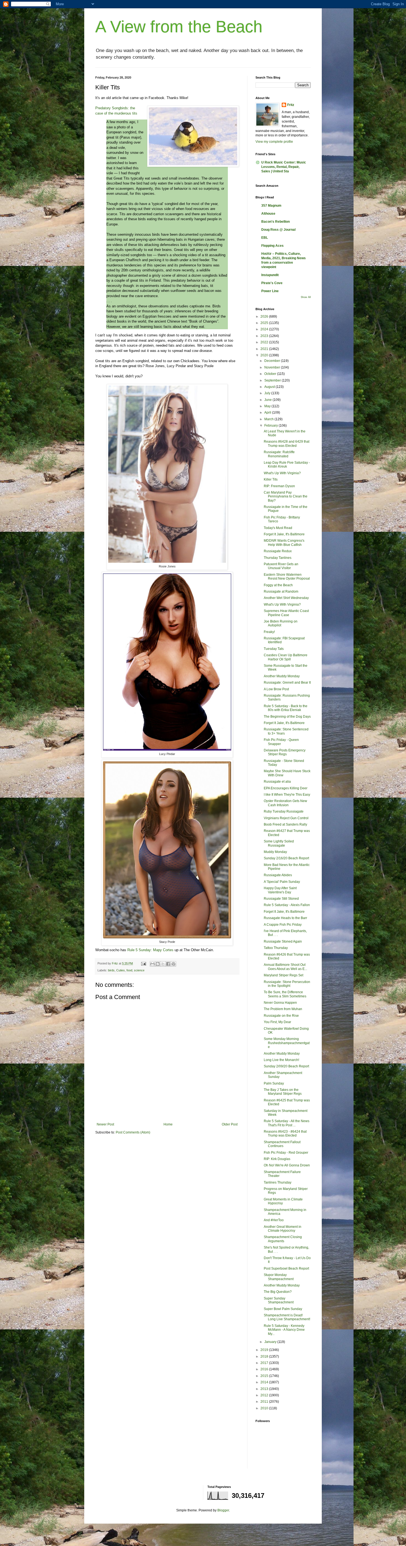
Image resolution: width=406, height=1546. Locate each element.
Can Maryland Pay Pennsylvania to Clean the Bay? (285, 496)
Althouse (268, 214)
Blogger (223, 1510)
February (271, 425)
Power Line (270, 291)
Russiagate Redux (278, 551)
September (273, 380)
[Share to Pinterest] (173, 964)
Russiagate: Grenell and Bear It (287, 682)
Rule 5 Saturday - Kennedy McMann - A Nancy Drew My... (284, 1330)
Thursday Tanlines (277, 558)
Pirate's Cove (272, 283)
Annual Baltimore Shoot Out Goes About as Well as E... (285, 967)
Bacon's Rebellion (275, 222)
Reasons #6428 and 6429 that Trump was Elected (286, 443)
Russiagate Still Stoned (281, 899)
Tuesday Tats (274, 649)
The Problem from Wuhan (283, 1009)
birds (111, 970)
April (268, 412)
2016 (264, 1369)
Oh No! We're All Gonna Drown (287, 1165)
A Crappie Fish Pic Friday (283, 925)
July (267, 393)
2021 (264, 349)
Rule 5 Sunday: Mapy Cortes (150, 950)
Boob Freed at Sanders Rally (285, 824)
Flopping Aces (272, 246)
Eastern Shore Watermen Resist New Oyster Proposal (287, 576)
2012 (264, 1395)
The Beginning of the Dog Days (287, 716)
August (270, 387)
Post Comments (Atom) (133, 1132)
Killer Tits (271, 479)
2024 (264, 329)
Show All (306, 297)
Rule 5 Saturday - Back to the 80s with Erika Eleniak (285, 708)
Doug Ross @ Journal (278, 230)
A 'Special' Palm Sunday (282, 882)
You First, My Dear (277, 1022)
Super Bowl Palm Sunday (283, 1309)
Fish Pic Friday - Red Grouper (286, 1153)
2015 (264, 1376)
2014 (264, 1382)
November (272, 367)
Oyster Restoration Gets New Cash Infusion (285, 803)
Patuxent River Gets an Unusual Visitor (281, 566)
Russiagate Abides (278, 875)
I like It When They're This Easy (287, 795)
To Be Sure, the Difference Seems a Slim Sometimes (285, 994)
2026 (264, 316)
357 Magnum (271, 205)
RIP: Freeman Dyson (279, 486)
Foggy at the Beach (278, 585)
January (270, 1342)
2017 (264, 1363)
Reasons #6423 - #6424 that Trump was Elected (285, 1133)
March (269, 419)
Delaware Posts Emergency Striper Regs (284, 752)
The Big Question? (278, 1292)
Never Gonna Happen (280, 1003)
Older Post (230, 1124)
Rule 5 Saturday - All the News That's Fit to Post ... (286, 1123)
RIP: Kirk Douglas (277, 1159)
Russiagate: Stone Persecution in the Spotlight (287, 984)
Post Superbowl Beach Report (286, 1268)
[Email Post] (143, 963)
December (272, 361)
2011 (264, 1402)
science (139, 970)
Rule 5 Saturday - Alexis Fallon (287, 905)
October (270, 374)
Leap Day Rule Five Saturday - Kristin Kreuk (287, 464)
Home (168, 1124)
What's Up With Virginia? (282, 473)
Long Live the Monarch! (281, 1060)
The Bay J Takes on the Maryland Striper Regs (283, 1092)
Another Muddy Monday (282, 676)
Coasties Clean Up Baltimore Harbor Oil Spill (285, 657)
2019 (264, 1350)
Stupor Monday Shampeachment (279, 1277)
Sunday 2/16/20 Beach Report (286, 858)
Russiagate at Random (281, 591)
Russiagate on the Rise (281, 1016)
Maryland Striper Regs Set (283, 975)
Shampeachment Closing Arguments (283, 1239)
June (268, 400)
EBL (264, 238)
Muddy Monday (275, 852)
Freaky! (269, 632)
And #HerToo (274, 1220)
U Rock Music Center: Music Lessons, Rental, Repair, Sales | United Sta (283, 166)
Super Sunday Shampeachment (279, 1300)
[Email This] (152, 964)
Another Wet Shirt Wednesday (286, 598)
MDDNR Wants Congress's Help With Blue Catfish (284, 542)
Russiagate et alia (277, 782)
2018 (264, 1356)
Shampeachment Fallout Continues (282, 1144)
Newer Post (105, 1124)
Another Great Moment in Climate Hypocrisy (282, 1229)
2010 (264, 1408)
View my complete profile (274, 142)
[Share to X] (163, 964)
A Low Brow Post (276, 689)
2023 (264, 336)
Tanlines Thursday (277, 1182)
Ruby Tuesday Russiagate (284, 811)
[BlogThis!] (157, 964)
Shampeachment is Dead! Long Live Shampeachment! (287, 1317)
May (267, 406)
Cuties (120, 970)
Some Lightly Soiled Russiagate (279, 843)
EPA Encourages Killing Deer (285, 788)
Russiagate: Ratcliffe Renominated (279, 454)
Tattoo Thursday (276, 948)
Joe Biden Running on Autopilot (280, 623)
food (129, 970)
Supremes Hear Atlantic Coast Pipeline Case (286, 613)
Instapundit (270, 275)
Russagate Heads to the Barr (285, 918)
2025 (264, 323)
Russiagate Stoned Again (283, 941)
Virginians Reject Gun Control (286, 818)
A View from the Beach (178, 26)
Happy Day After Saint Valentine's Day (280, 890)
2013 (264, 1389)
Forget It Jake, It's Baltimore (284, 534)
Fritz (290, 105)
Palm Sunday (274, 1083)
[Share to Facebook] (168, 964)
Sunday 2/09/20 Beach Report (286, 1066)
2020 (264, 355)
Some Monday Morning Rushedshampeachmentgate (287, 1043)
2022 (264, 342)
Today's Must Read (278, 528)
